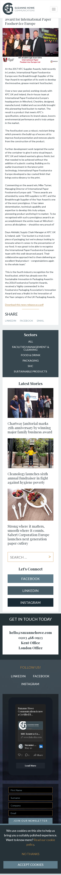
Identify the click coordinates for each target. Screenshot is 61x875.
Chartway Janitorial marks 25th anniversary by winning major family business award (30, 427)
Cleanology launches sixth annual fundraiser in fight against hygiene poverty (28, 478)
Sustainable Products (30, 371)
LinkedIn (10, 320)
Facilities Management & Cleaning (30, 348)
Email (40, 320)
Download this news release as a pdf (24, 304)
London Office (31, 647)
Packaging (31, 360)
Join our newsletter (30, 820)
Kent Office (30, 642)
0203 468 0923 (30, 637)
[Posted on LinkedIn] (41, 746)
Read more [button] (23, 717)
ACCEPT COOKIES (30, 864)
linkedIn (30, 590)
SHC (30, 366)
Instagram (30, 602)
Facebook (26, 320)
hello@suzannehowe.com (30, 632)
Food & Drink (30, 355)
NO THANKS (30, 854)
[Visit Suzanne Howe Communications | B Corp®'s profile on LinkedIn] (21, 746)
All (30, 341)
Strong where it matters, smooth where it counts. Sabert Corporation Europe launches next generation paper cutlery (28, 534)
